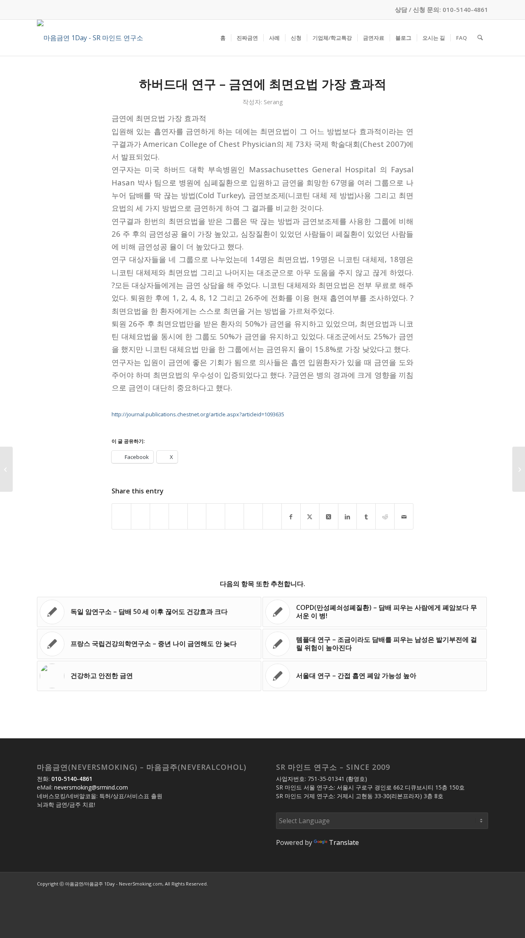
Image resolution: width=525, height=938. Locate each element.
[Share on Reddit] (234, 516)
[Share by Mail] (272, 516)
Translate (344, 842)
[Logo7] (90, 38)
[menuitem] (223, 38)
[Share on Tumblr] (215, 516)
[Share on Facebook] (121, 516)
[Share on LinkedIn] (197, 516)
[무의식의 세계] (518, 469)
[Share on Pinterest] (178, 516)
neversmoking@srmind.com (91, 787)
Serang (273, 102)
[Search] (480, 38)
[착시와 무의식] (6, 469)
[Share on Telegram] (253, 516)
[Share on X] (140, 516)
